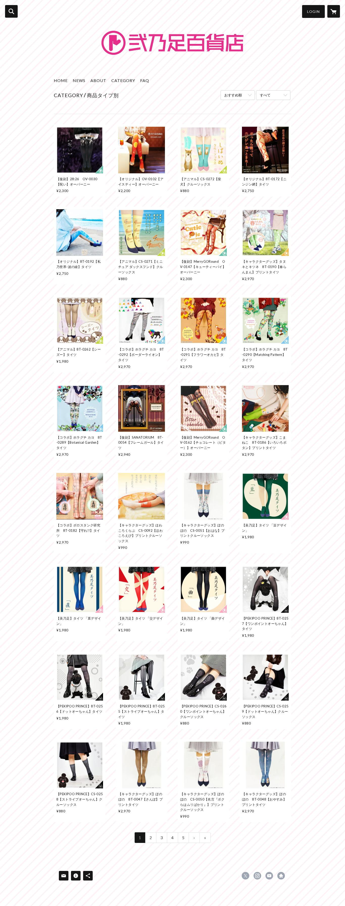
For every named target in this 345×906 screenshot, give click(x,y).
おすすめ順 (233, 95)
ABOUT (98, 80)
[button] (313, 11)
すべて (265, 95)
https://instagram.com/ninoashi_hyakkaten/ (257, 876)
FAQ (144, 80)
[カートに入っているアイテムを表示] (333, 11)
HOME (61, 80)
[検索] (11, 11)
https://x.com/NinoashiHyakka (245, 876)
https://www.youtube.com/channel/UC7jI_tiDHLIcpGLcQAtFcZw (269, 876)
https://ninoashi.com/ (281, 876)
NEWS (79, 80)
